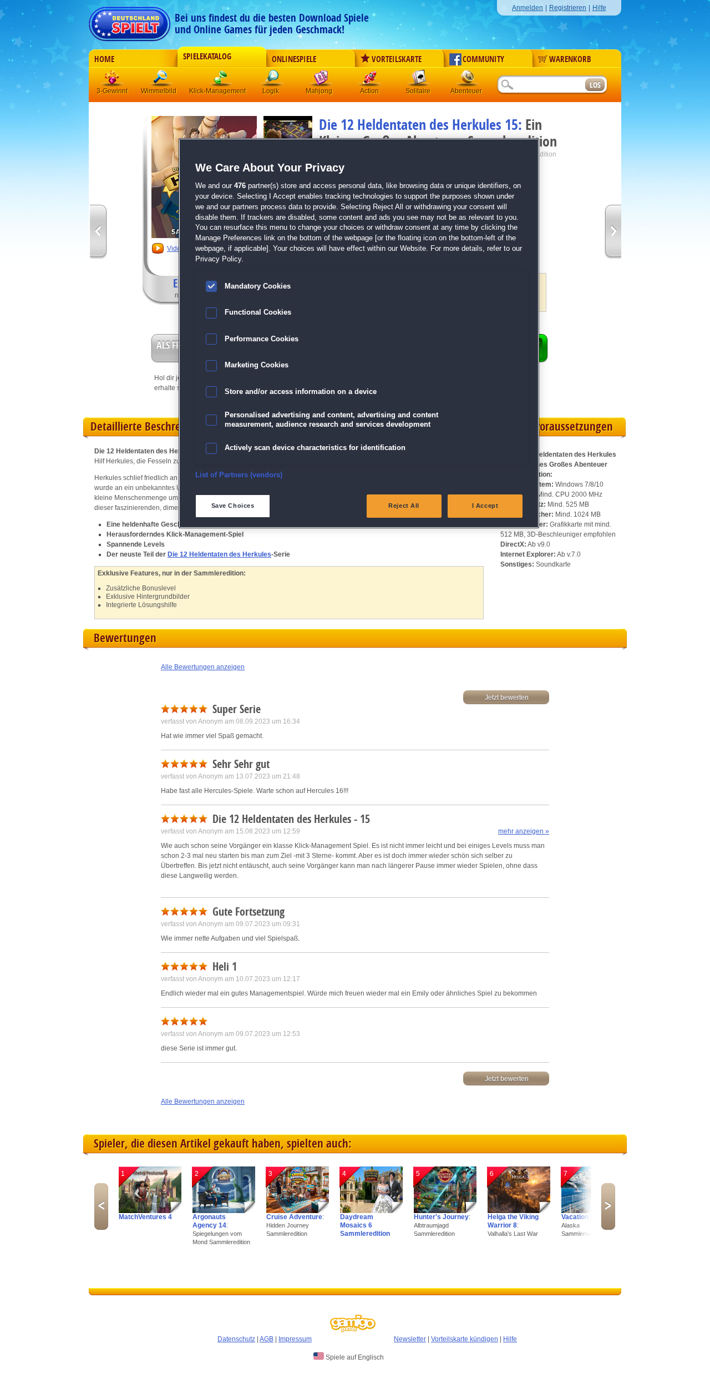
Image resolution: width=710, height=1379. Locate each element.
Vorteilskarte (397, 59)
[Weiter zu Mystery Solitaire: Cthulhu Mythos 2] (98, 232)
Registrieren (567, 8)
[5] (445, 1211)
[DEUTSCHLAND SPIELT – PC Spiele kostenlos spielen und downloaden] (129, 21)
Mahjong (321, 80)
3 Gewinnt (112, 80)
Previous (101, 1206)
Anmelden (527, 8)
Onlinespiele (294, 59)
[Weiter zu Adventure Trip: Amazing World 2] (612, 232)
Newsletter (410, 1339)
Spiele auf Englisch (354, 1357)
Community (483, 59)
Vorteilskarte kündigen (464, 1339)
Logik (272, 80)
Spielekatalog (207, 57)
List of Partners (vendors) (238, 475)
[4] (371, 1211)
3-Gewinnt (112, 91)
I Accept (485, 505)
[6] (519, 1211)
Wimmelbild (161, 80)
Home (104, 59)
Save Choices (233, 505)
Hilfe (599, 8)
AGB (266, 1339)
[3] (297, 1211)
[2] (223, 1211)
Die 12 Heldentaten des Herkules (219, 554)
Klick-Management (221, 80)
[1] (150, 1211)
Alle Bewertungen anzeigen (203, 667)
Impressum (295, 1339)
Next (608, 1206)
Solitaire (419, 80)
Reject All (403, 505)
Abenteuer (467, 80)
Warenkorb (570, 59)
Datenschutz (236, 1339)
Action (370, 80)
